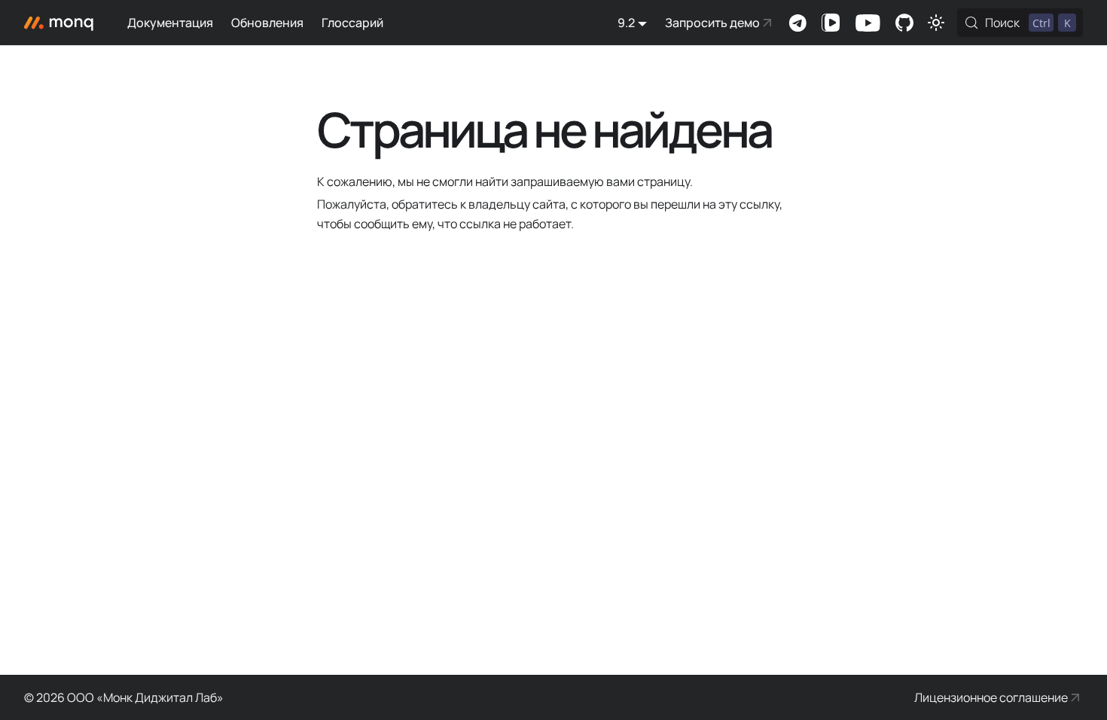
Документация (170, 22)
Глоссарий (352, 22)
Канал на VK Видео (830, 22)
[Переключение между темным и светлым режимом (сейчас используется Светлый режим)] (936, 23)
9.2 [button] (626, 22)
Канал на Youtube (867, 22)
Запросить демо (712, 22)
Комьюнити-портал (904, 22)
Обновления (267, 22)
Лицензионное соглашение (991, 697)
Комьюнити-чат (797, 22)
